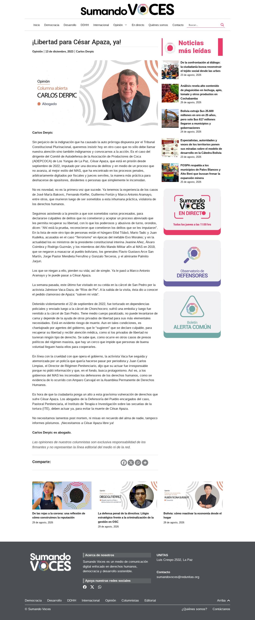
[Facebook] (124, 462)
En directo (138, 25)
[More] (145, 462)
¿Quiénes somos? (194, 609)
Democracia (51, 25)
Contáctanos (221, 609)
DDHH (85, 25)
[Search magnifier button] (222, 24)
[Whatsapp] (138, 462)
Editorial (150, 600)
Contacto (178, 25)
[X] (131, 462)
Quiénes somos (158, 25)
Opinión (118, 25)
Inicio (36, 25)
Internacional (101, 25)
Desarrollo (70, 25)
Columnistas (130, 600)
